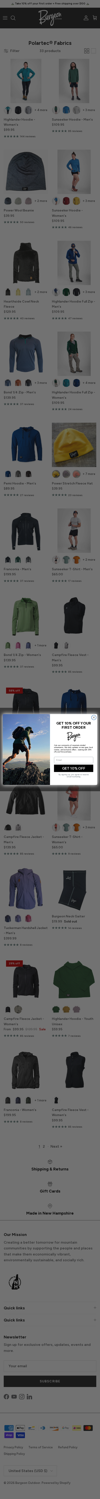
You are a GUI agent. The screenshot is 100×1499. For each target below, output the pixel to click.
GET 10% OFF (73, 768)
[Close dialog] (93, 717)
